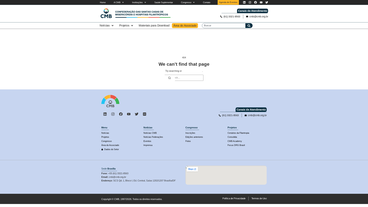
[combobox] (224, 25)
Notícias (105, 25)
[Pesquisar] (249, 25)
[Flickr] (144, 114)
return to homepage (192, 71)
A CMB (117, 2)
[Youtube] (261, 2)
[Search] (169, 78)
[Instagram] (250, 2)
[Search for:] (184, 78)
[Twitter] (266, 2)
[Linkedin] (244, 2)
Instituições (137, 2)
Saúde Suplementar (163, 2)
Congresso (186, 2)
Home (103, 2)
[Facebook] (255, 2)
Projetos (124, 25)
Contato (206, 2)
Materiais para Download (154, 25)
